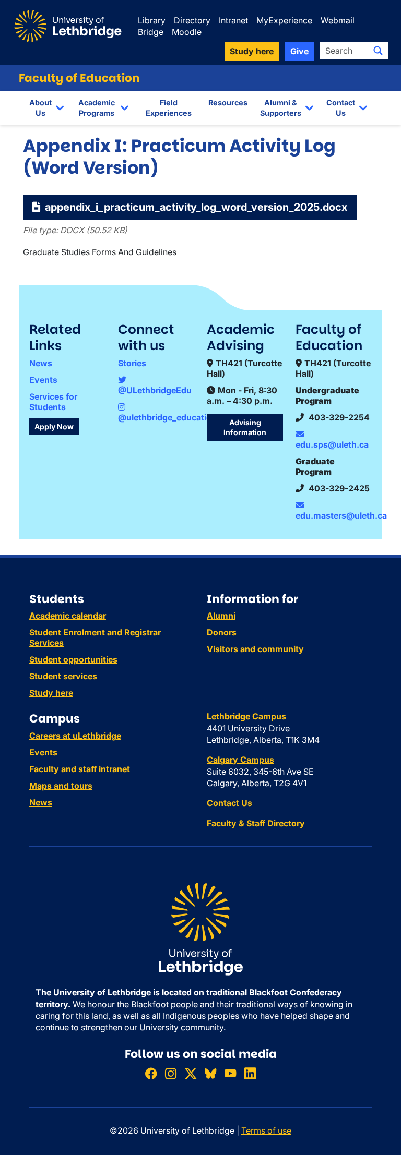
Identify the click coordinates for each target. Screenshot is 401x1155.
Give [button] (299, 51)
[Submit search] (378, 50)
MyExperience (284, 20)
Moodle (187, 32)
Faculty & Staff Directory (256, 823)
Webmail (338, 20)
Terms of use (266, 1130)
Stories (132, 363)
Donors (222, 632)
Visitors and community (255, 649)
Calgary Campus (240, 759)
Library (152, 20)
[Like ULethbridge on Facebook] (151, 1073)
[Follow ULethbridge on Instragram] (170, 1073)
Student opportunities (73, 659)
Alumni (221, 615)
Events (43, 380)
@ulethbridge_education (167, 417)
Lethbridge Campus (246, 716)
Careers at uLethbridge (75, 735)
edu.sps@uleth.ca (332, 444)
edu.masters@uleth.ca (341, 515)
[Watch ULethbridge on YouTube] (230, 1073)
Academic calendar (67, 615)
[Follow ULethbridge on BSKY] (210, 1073)
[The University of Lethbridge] (200, 928)
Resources (227, 102)
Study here (51, 693)
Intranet (233, 20)
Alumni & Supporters (280, 107)
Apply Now (54, 426)
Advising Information (244, 427)
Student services (63, 676)
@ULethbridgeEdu (155, 390)
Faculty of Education (79, 78)
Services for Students (53, 401)
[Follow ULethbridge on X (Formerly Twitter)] (190, 1073)
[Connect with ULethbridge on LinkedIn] (250, 1073)
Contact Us (340, 107)
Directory (192, 20)
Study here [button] (252, 51)
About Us (40, 107)
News (40, 363)
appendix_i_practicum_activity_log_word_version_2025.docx (194, 207)
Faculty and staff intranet (79, 769)
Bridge (150, 32)
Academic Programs (96, 107)
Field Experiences (169, 107)
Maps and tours (60, 785)
